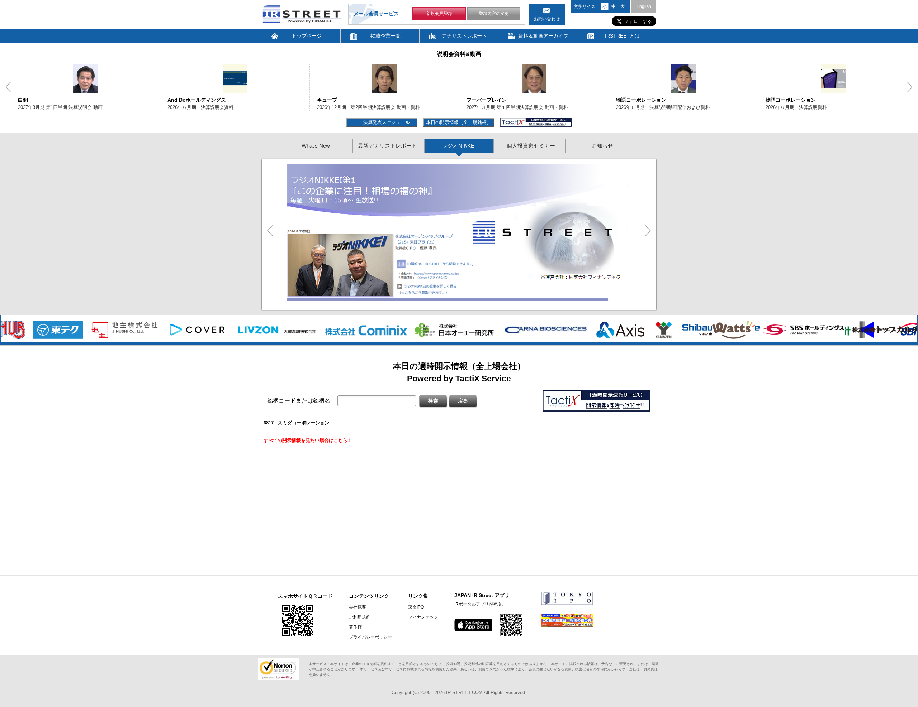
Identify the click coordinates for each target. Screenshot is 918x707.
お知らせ (602, 146)
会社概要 (357, 607)
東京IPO (416, 607)
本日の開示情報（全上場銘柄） (458, 122)
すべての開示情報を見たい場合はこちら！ (308, 440)
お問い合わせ (547, 18)
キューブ (327, 100)
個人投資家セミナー (531, 146)
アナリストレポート (464, 36)
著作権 (355, 627)
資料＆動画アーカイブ (543, 36)
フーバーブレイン (487, 100)
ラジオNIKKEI (459, 146)
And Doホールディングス (196, 100)
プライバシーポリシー (370, 637)
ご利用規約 (359, 617)
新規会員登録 (439, 13)
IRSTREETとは (622, 36)
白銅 (23, 100)
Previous (8, 87)
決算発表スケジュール (385, 122)
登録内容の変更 (494, 13)
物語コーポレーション (641, 100)
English (644, 6)
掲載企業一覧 (385, 36)
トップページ (307, 36)
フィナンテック (423, 617)
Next (910, 87)
